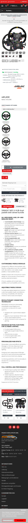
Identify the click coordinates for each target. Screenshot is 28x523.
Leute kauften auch (20, 391)
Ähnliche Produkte (8, 391)
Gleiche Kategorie (20, 394)
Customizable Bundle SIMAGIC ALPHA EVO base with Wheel (22, 198)
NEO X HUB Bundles (8, 109)
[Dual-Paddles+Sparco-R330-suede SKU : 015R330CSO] (6, 115)
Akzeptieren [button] (20, 520)
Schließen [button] (23, 510)
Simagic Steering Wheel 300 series (10, 198)
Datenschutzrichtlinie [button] (11, 516)
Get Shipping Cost (14, 192)
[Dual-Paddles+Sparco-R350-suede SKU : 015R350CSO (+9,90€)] (6, 154)
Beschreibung (7, 206)
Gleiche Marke (7, 394)
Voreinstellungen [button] (7, 520)
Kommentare (20, 206)
